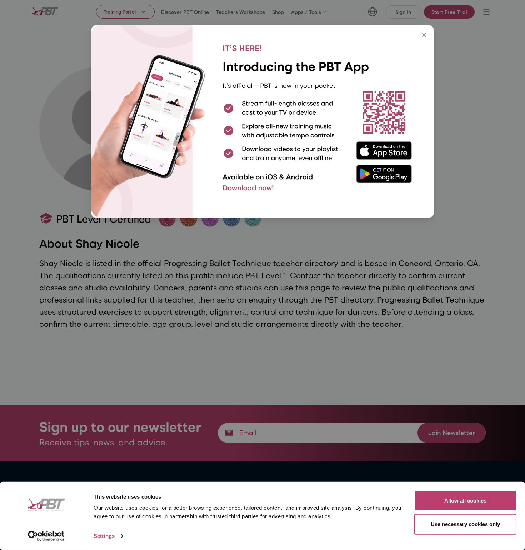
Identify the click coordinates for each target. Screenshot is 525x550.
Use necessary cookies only (465, 524)
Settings (104, 536)
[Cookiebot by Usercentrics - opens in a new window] (46, 536)
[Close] (424, 35)
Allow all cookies (465, 501)
